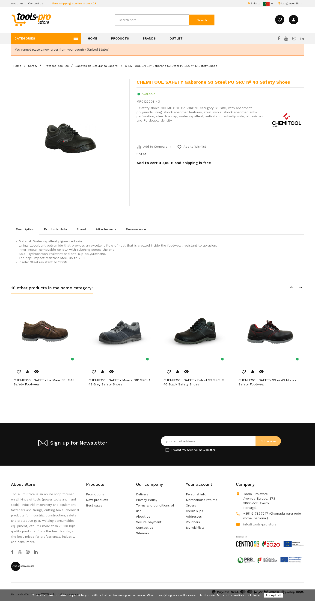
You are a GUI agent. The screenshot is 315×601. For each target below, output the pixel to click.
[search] (152, 20)
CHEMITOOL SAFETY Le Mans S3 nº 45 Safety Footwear (44, 382)
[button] (303, 586)
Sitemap (142, 533)
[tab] (25, 229)
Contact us (35, 3)
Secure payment (148, 522)
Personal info (196, 494)
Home (92, 38)
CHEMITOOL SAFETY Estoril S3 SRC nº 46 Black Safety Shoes (193, 382)
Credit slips (194, 511)
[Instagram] (294, 39)
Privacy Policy (146, 500)
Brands (149, 38)
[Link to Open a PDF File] (270, 537)
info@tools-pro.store (259, 524)
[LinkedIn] (302, 39)
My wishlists (195, 527)
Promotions (95, 494)
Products (120, 38)
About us (17, 3)
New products (97, 500)
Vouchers (193, 522)
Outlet (176, 38)
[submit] (201, 20)
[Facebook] (278, 39)
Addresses (194, 516)
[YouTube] (286, 39)
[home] (31, 19)
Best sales (94, 505)
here (256, 595)
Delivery (142, 494)
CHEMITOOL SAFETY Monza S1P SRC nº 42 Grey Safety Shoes (119, 382)
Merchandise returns (201, 500)
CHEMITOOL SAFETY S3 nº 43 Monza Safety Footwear (267, 382)
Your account (199, 484)
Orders (191, 505)
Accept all (273, 595)
